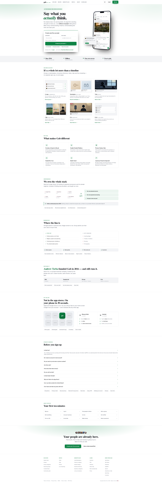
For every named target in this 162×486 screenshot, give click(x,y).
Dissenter (107, 464)
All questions (47, 390)
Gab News (107, 460)
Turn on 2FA (47, 418)
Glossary (106, 390)
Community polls (47, 470)
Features (91, 460)
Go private (66, 418)
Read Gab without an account (67, 49)
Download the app (63, 329)
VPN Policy (70, 480)
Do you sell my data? (49, 372)
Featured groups (47, 466)
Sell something (48, 414)
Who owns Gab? (57, 285)
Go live (83, 414)
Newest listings (77, 464)
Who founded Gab (93, 468)
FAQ (90, 462)
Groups (60, 2)
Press (91, 470)
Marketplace (66, 2)
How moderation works (49, 253)
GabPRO (106, 466)
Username (47, 35)
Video (60, 460)
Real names (83, 390)
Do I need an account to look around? (53, 357)
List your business (68, 414)
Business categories (78, 468)
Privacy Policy (54, 480)
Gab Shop (107, 473)
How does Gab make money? (51, 368)
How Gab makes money (67, 285)
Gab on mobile (78, 329)
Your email (63, 35)
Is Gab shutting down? (81, 207)
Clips (60, 462)
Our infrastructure (71, 207)
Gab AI (106, 468)
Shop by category (78, 462)
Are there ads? (47, 365)
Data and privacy (63, 390)
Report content (79, 253)
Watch (73, 2)
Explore (54, 2)
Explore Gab (46, 460)
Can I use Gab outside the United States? (54, 383)
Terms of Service (87, 253)
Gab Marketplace (77, 460)
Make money (85, 418)
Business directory (78, 466)
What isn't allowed (59, 253)
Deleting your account (98, 390)
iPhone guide (47, 329)
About (78, 2)
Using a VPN (89, 390)
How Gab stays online (49, 207)
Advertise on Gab (108, 470)
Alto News (107, 462)
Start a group (104, 411)
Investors (107, 475)
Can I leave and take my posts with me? (53, 386)
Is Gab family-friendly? (49, 375)
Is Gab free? (47, 350)
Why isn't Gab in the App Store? (51, 379)
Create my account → (60, 43)
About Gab (76, 285)
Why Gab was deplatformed (60, 207)
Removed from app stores (73, 390)
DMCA (59, 480)
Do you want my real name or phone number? (55, 361)
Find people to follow (86, 411)
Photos (60, 464)
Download (84, 2)
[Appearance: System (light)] (104, 2)
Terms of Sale (64, 480)
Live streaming (62, 466)
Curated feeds (46, 468)
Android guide (54, 329)
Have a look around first (89, 446)
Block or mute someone (69, 253)
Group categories (47, 464)
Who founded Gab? (48, 285)
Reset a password (105, 418)
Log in (109, 2)
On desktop (71, 329)
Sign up (115, 2)
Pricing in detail (55, 390)
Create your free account (73, 446)
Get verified (103, 414)
